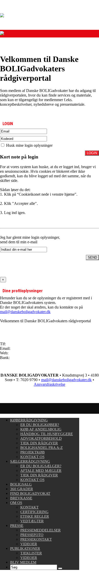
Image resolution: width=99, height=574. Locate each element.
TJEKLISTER (31, 553)
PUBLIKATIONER (25, 548)
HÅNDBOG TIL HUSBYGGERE (46, 434)
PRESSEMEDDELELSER (40, 530)
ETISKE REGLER (34, 516)
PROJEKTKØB (32, 452)
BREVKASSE (21, 498)
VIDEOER (28, 544)
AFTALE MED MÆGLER (40, 471)
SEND (92, 257)
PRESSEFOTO (31, 535)
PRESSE (16, 526)
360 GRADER (21, 489)
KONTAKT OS (32, 457)
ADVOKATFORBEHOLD (41, 438)
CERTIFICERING (34, 512)
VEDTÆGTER (32, 521)
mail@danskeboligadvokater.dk (25, 312)
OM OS (16, 503)
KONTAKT (29, 507)
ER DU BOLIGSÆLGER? (40, 466)
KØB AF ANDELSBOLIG (40, 429)
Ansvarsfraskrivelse (49, 384)
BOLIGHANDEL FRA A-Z (41, 448)
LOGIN (92, 153)
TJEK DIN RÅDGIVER (39, 443)
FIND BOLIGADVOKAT (30, 493)
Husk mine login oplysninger (29, 145)
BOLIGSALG (21, 484)
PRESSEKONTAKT (36, 539)
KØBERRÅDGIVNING (29, 420)
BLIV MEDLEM (23, 562)
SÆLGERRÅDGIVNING (30, 461)
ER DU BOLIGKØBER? (39, 425)
